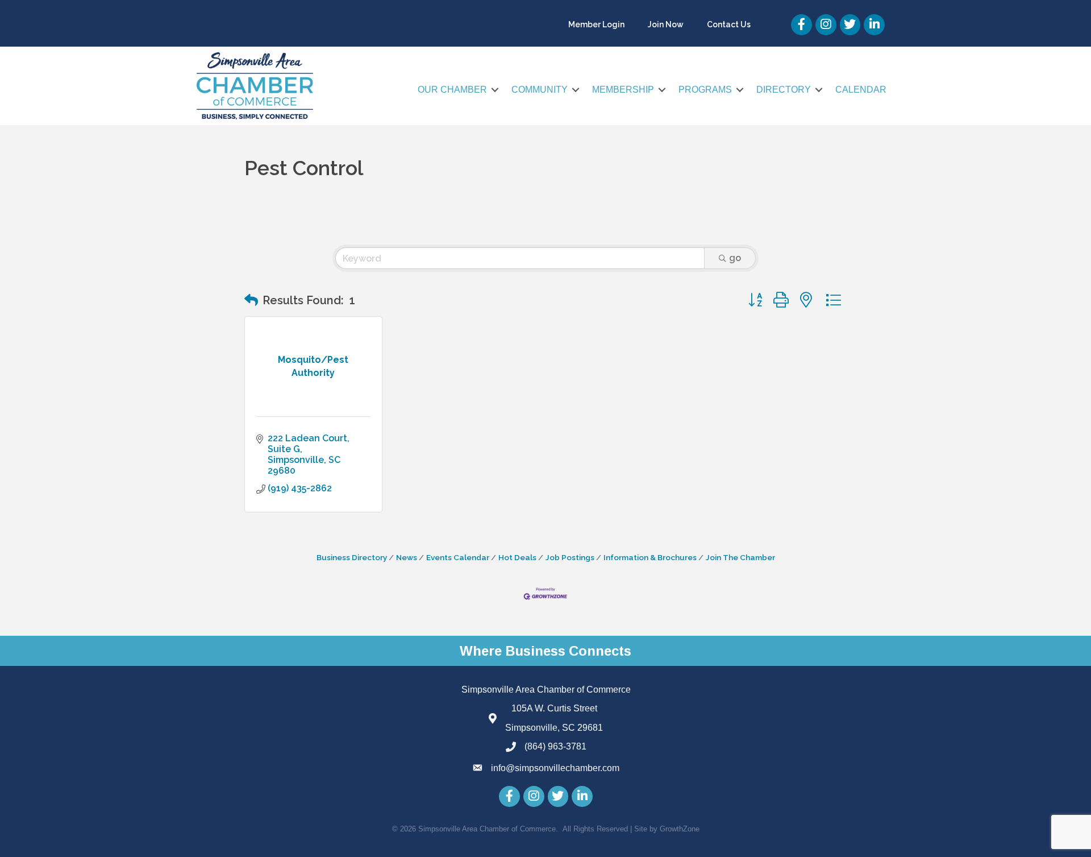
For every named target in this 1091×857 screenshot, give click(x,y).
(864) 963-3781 (555, 746)
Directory (783, 89)
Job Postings (570, 557)
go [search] (735, 257)
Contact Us (729, 24)
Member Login (596, 24)
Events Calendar (457, 557)
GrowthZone (679, 829)
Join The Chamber (740, 557)
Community (539, 89)
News (406, 557)
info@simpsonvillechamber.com (555, 768)
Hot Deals (517, 557)
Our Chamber (452, 89)
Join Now (666, 24)
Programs (705, 89)
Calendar (860, 89)
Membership (623, 89)
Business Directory (352, 557)
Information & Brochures (650, 557)
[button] (251, 300)
